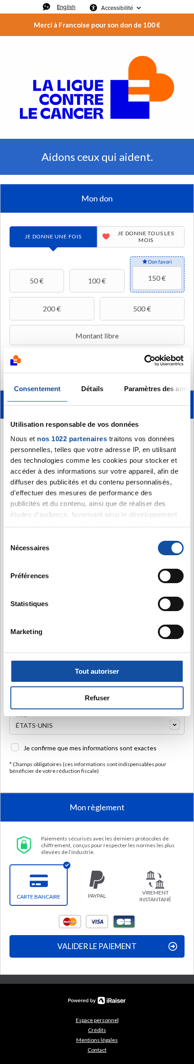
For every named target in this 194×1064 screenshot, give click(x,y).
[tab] (53, 236)
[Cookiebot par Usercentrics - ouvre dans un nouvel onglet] (144, 360)
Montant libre (97, 335)
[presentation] (53, 237)
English (66, 7)
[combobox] (97, 724)
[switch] (171, 576)
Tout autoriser (97, 671)
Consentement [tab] (37, 389)
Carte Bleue (124, 921)
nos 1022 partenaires (72, 439)
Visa (97, 921)
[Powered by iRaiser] (97, 1000)
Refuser (97, 698)
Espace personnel (97, 1020)
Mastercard (70, 921)
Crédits (97, 1030)
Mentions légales (97, 1040)
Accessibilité (117, 8)
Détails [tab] (92, 389)
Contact (97, 1049)
